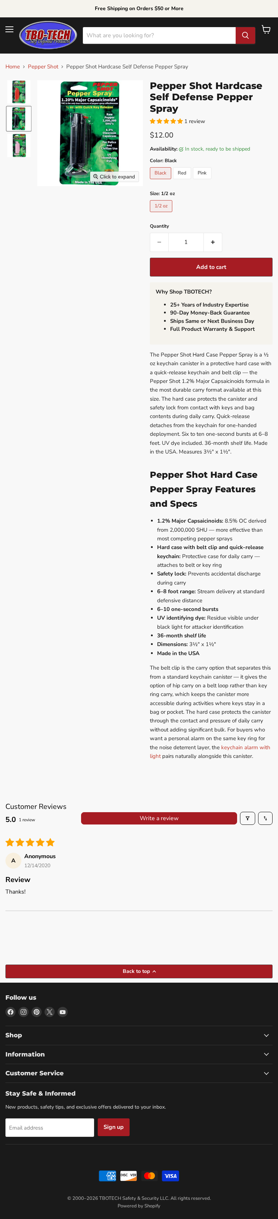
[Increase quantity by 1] (213, 242)
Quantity (159, 226)
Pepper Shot (43, 67)
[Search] (245, 35)
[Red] (183, 181)
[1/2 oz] (162, 214)
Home (12, 67)
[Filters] (247, 818)
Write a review (159, 818)
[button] (19, 92)
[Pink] (203, 181)
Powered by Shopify (139, 1206)
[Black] (161, 181)
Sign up (114, 1127)
